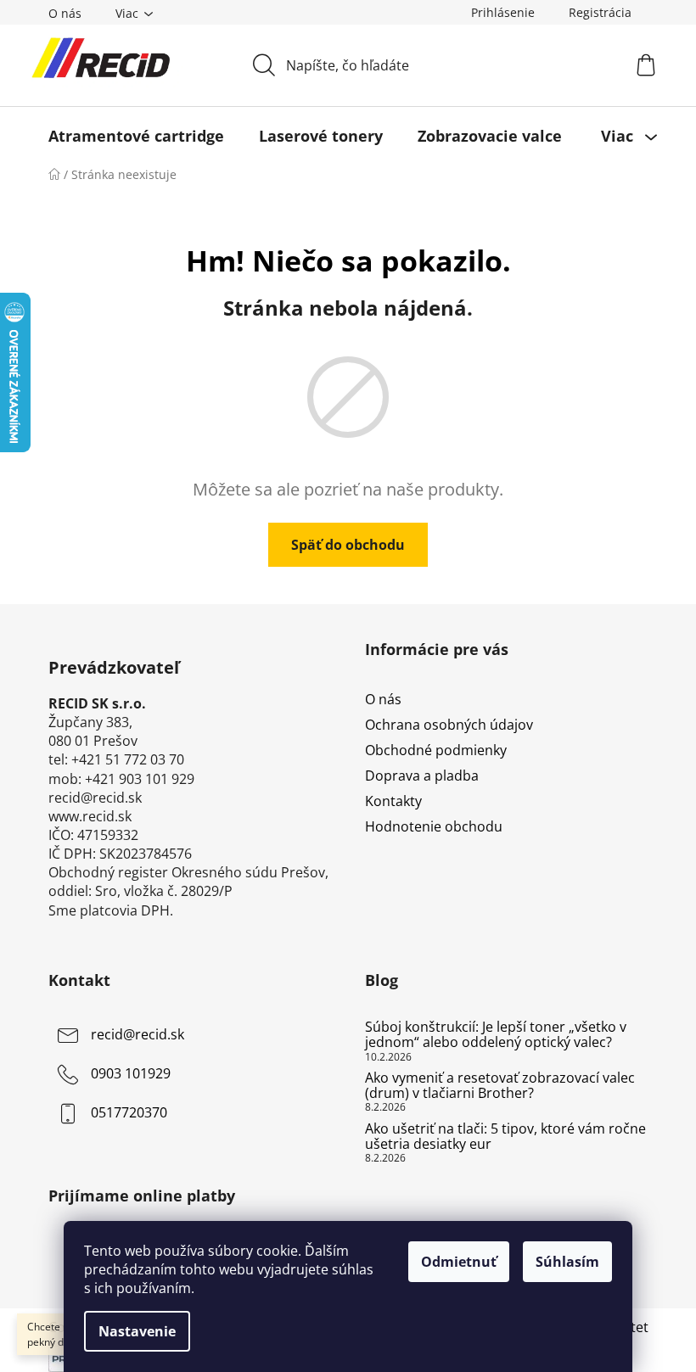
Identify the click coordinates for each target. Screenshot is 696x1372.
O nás (64, 13)
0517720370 (129, 1113)
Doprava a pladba (422, 775)
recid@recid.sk (137, 1035)
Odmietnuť (459, 1261)
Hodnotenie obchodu (433, 826)
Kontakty (393, 801)
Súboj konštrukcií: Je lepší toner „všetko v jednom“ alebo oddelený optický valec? (495, 1035)
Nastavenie (137, 1331)
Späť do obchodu (348, 544)
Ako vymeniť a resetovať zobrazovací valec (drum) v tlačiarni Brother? (500, 1085)
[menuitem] (136, 136)
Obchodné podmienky (436, 750)
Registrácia (600, 12)
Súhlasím (567, 1261)
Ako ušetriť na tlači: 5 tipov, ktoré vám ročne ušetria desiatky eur (505, 1136)
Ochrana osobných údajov (449, 724)
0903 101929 (131, 1074)
